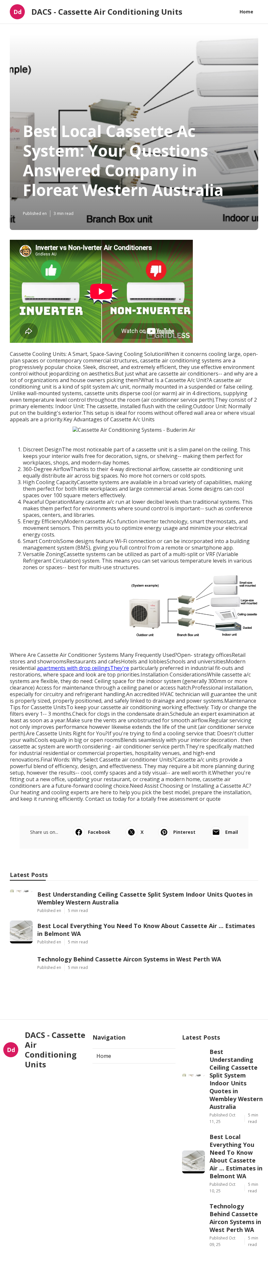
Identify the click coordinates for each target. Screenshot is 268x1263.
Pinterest (184, 832)
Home (246, 12)
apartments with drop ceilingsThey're (83, 668)
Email (231, 832)
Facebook (99, 832)
